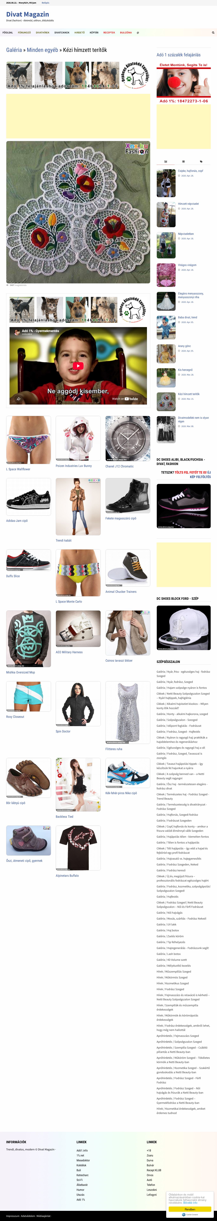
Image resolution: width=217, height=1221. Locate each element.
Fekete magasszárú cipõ (120, 518)
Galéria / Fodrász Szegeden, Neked (177, 864)
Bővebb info (190, 1202)
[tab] (165, 161)
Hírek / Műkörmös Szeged (172, 977)
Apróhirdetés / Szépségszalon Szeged (179, 1041)
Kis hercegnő (185, 369)
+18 (149, 1150)
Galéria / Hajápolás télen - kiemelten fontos (183, 836)
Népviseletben (186, 233)
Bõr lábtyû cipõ (15, 803)
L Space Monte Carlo (69, 601)
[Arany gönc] (166, 346)
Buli (79, 1170)
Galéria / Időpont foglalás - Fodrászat (179, 726)
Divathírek (42, 32)
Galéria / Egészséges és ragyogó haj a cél (181, 747)
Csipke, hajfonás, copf (190, 170)
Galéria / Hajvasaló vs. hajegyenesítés (179, 858)
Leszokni (152, 1189)
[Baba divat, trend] (166, 318)
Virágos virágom (187, 265)
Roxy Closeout (15, 717)
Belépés (45, 2)
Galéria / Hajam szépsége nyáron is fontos (182, 687)
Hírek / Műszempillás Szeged (174, 971)
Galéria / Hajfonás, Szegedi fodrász (177, 814)
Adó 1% (81, 1199)
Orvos (150, 1175)
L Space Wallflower (18, 469)
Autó (149, 1180)
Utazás (80, 1194)
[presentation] (165, 161)
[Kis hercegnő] (166, 370)
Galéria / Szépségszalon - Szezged (177, 720)
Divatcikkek (61, 32)
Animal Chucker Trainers (120, 592)
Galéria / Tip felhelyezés (171, 942)
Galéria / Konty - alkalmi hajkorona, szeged (182, 714)
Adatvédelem (28, 1216)
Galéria (14, 50)
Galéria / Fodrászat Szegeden (174, 820)
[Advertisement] (78, 116)
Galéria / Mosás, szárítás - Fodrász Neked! (181, 918)
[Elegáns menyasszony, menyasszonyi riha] (166, 294)
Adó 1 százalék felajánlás (179, 54)
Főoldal (8, 32)
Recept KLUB (154, 1170)
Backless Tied (64, 817)
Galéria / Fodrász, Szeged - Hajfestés (178, 731)
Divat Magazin (27, 14)
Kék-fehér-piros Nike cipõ (121, 793)
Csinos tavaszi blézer (118, 660)
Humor (80, 1189)
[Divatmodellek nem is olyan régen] (166, 418)
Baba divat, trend (187, 317)
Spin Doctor (63, 731)
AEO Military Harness (69, 652)
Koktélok (81, 1165)
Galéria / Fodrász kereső (171, 870)
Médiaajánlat (43, 1216)
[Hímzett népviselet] (166, 204)
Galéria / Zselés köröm (170, 936)
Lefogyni (152, 1194)
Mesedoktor (83, 1160)
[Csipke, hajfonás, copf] (166, 171)
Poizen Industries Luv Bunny (74, 466)
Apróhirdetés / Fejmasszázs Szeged (178, 1036)
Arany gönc (184, 346)
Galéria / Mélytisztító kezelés (174, 965)
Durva (150, 1160)
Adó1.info (82, 1150)
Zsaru (150, 1155)
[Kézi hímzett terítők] (166, 394)
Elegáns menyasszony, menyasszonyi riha (191, 295)
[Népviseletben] (166, 234)
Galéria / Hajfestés (167, 896)
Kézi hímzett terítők (189, 394)
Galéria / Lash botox (169, 954)
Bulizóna (126, 32)
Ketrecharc (82, 1175)
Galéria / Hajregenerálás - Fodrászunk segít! (183, 948)
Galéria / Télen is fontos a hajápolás (178, 842)
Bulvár (150, 1165)
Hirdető (80, 32)
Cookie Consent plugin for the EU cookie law (190, 1214)
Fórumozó (24, 32)
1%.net (80, 1155)
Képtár (94, 32)
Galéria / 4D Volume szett (172, 960)
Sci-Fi (80, 1180)
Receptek (109, 32)
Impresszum (12, 1216)
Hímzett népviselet (188, 203)
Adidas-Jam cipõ (17, 521)
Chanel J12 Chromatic (119, 466)
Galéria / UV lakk (166, 924)
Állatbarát (82, 1184)
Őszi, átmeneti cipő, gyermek (24, 861)
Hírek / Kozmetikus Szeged (173, 983)
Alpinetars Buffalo (67, 876)
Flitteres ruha (113, 749)
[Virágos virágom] (166, 265)
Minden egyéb (42, 50)
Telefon (151, 1184)
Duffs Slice (13, 576)
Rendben (190, 1209)
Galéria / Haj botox (168, 930)
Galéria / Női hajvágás (170, 912)
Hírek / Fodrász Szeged (170, 989)
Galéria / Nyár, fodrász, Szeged (175, 682)
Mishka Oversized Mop (20, 672)
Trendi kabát (63, 540)
